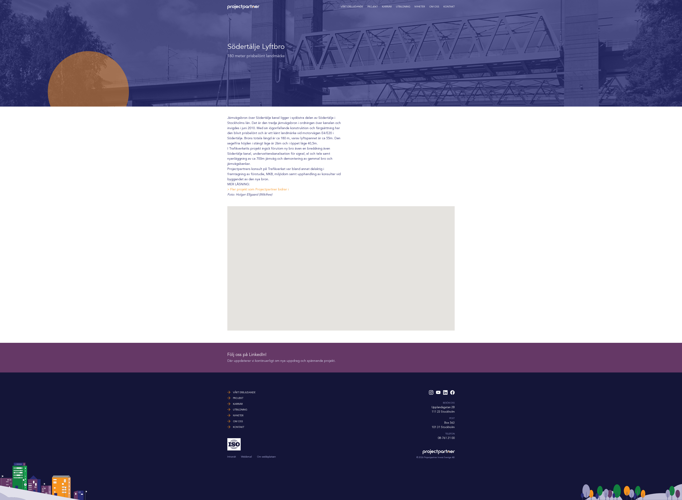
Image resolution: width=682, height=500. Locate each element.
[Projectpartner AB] (243, 8)
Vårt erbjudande (352, 6)
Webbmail (246, 456)
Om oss (434, 6)
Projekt (372, 6)
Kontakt (449, 6)
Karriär (387, 6)
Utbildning (403, 6)
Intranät (231, 456)
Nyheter (420, 6)
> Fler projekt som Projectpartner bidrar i (258, 189)
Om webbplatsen (266, 456)
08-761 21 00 (446, 438)
